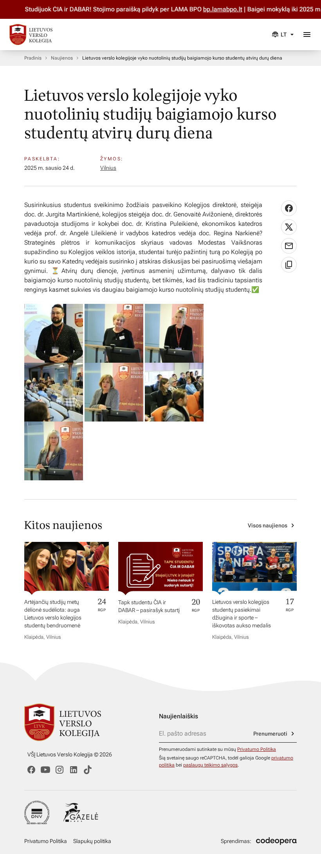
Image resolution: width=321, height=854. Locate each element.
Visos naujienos (267, 525)
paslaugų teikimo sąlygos (210, 765)
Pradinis (32, 58)
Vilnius (108, 168)
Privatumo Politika (256, 749)
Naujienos (62, 58)
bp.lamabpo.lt (211, 9)
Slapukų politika (92, 841)
